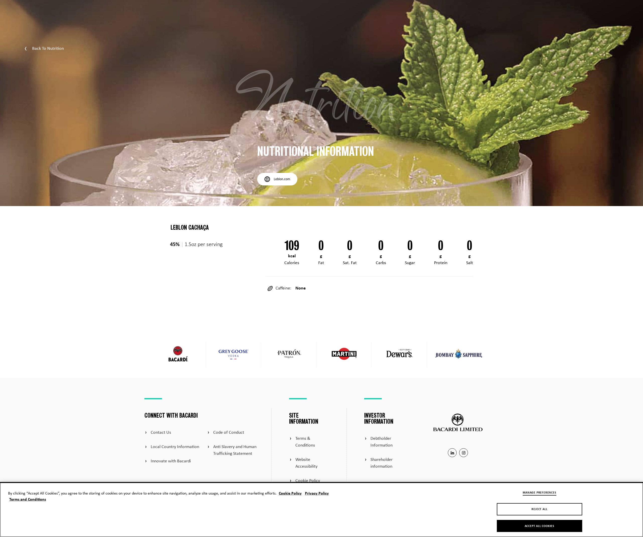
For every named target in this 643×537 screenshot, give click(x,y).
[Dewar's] (399, 355)
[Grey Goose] (233, 355)
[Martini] (344, 355)
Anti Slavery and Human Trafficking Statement (234, 450)
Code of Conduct (228, 432)
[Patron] (288, 355)
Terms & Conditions (305, 442)
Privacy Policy (317, 494)
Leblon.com (282, 179)
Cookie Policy (307, 480)
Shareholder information (381, 463)
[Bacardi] (178, 355)
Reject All (539, 509)
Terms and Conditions (27, 500)
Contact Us (161, 432)
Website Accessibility (306, 463)
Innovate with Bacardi (171, 461)
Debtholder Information (381, 442)
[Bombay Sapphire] (459, 355)
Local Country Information (175, 447)
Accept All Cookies (539, 526)
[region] (321, 509)
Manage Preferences (539, 492)
